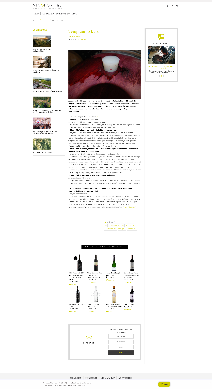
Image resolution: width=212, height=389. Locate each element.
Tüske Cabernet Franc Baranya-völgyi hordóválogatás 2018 (94, 275)
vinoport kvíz (131, 229)
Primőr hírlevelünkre (130, 207)
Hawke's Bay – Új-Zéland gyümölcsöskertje (42, 50)
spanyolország (114, 225)
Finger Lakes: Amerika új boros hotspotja (47, 91)
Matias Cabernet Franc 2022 (77, 305)
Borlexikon (75, 378)
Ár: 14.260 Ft (128, 279)
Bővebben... (73, 284)
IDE (97, 117)
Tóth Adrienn (81, 39)
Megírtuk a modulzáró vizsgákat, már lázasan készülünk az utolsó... (161, 69)
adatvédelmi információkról (67, 385)
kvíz (106, 232)
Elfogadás (164, 384)
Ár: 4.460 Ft (91, 279)
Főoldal (36, 20)
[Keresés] (167, 6)
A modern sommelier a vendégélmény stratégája (46, 71)
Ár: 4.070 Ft (91, 308)
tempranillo (130, 225)
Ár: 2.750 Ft (128, 307)
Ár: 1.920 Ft (110, 308)
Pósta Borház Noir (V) (131, 304)
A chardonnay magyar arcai (42, 152)
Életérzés (45, 20)
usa (106, 225)
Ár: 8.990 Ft (73, 282)
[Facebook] (172, 6)
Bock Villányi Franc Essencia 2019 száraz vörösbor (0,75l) (131, 275)
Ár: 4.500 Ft (73, 308)
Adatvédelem (125, 378)
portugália (121, 229)
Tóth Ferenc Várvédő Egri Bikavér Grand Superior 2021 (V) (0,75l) (76, 276)
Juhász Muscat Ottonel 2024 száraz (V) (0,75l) (114, 305)
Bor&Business (63, 14)
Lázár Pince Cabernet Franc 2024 (94, 305)
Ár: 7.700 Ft (110, 277)
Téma (36, 14)
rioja (122, 225)
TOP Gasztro (48, 14)
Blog (74, 14)
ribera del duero (110, 229)
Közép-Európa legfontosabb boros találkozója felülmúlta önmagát (45, 132)
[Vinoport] (176, 6)
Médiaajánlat (108, 378)
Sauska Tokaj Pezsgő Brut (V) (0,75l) (113, 274)
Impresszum (91, 378)
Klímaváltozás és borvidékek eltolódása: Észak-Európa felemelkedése (47, 111)
